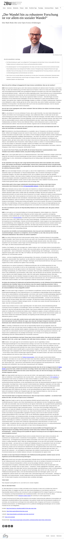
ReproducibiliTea (17, 217)
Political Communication (28, 357)
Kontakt (47, 535)
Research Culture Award (24, 495)
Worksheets (15, 8)
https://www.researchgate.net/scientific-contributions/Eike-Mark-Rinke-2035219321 (30, 520)
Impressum (53, 535)
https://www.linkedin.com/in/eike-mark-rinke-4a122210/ (20, 514)
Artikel (26, 8)
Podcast (21, 8)
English (56, 8)
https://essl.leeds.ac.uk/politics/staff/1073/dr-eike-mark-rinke (21, 508)
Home (4, 8)
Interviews (9, 8)
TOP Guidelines (54, 377)
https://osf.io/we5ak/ (10, 517)
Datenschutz (59, 535)
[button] (60, 8)
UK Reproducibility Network (30, 186)
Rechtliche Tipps (33, 8)
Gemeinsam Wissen (49, 8)
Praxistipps (40, 8)
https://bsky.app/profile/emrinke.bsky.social (17, 511)
